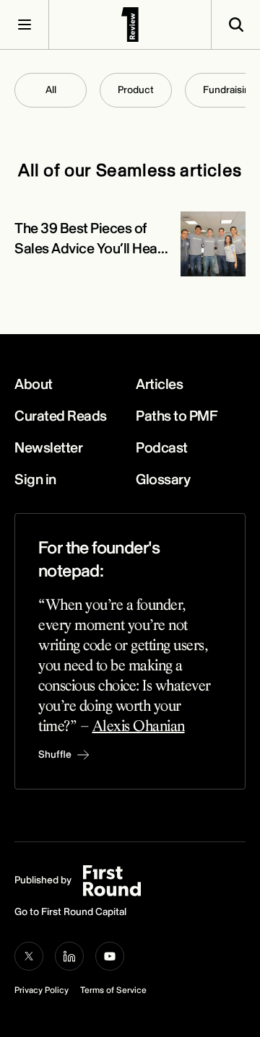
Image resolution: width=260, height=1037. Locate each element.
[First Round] (130, 24)
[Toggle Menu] (24, 24)
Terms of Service (113, 990)
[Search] (235, 24)
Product (136, 90)
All (51, 90)
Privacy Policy (41, 990)
